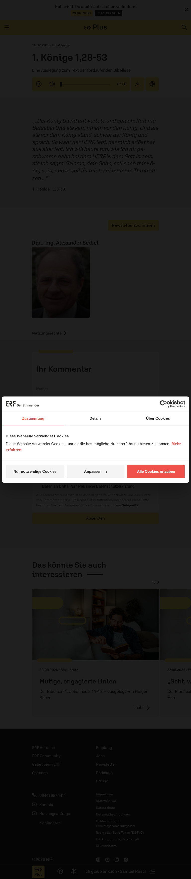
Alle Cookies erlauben (156, 471)
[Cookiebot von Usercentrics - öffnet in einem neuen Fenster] (163, 403)
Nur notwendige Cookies (34, 471)
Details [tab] (96, 418)
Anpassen (92, 471)
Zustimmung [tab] (33, 418)
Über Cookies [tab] (158, 418)
